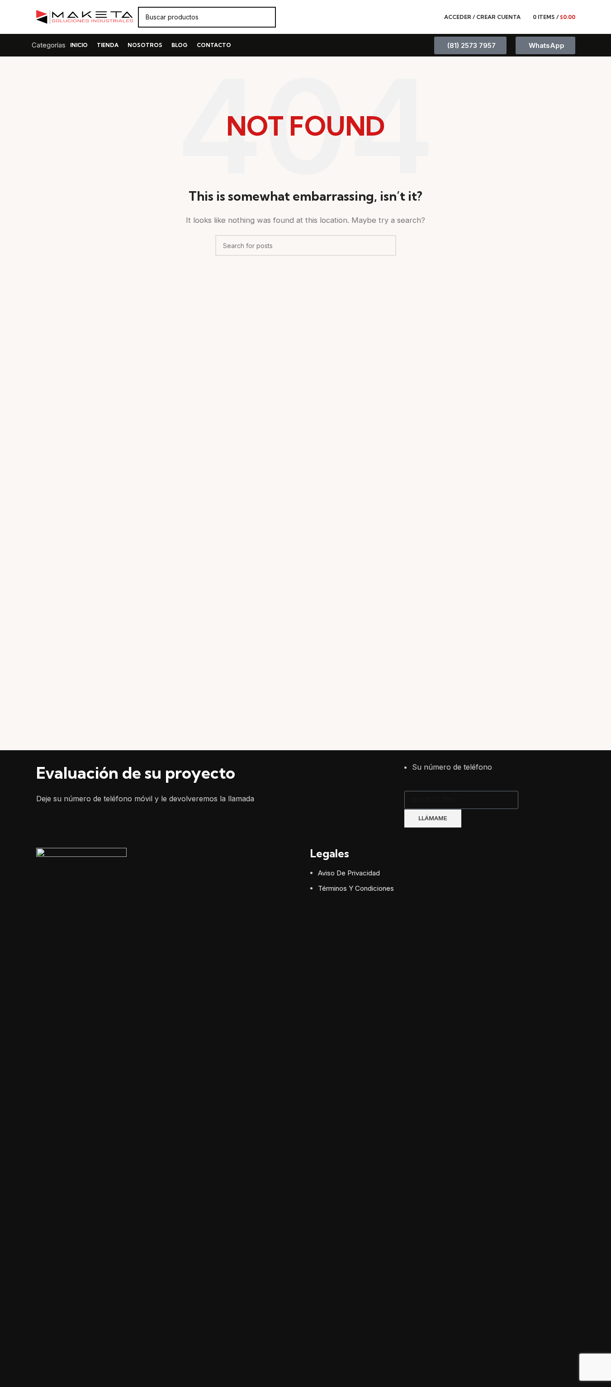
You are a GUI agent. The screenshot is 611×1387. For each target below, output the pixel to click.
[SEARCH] (265, 17)
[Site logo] (84, 16)
